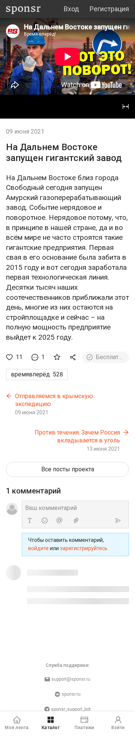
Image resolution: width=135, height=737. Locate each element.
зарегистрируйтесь (84, 548)
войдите (38, 548)
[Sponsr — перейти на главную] (23, 9)
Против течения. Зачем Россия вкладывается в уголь (77, 436)
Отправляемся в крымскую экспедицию (54, 400)
